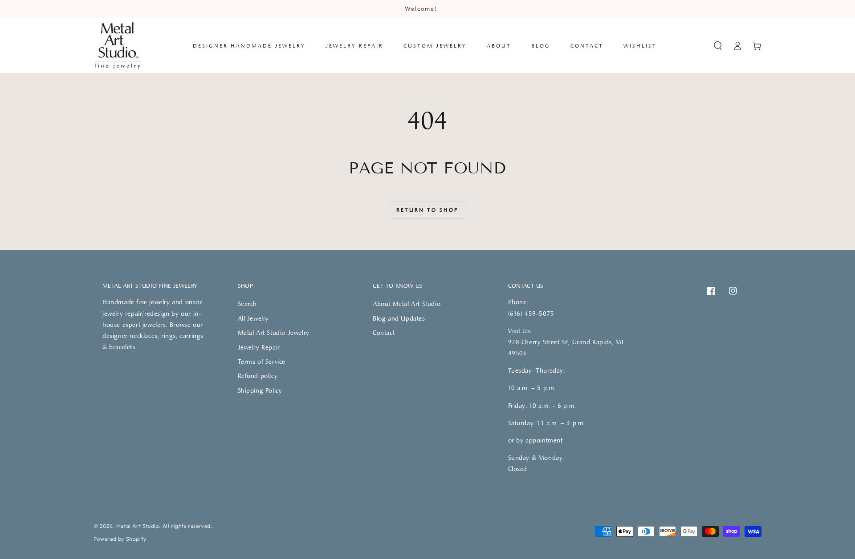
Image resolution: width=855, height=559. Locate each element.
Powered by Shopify (120, 538)
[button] (718, 46)
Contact (384, 332)
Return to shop (427, 209)
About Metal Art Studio (406, 303)
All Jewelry (253, 318)
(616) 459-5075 (531, 313)
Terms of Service (262, 361)
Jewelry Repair (259, 347)
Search (247, 303)
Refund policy (258, 375)
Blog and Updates (399, 318)
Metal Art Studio (137, 526)
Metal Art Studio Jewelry (273, 332)
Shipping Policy (260, 390)
